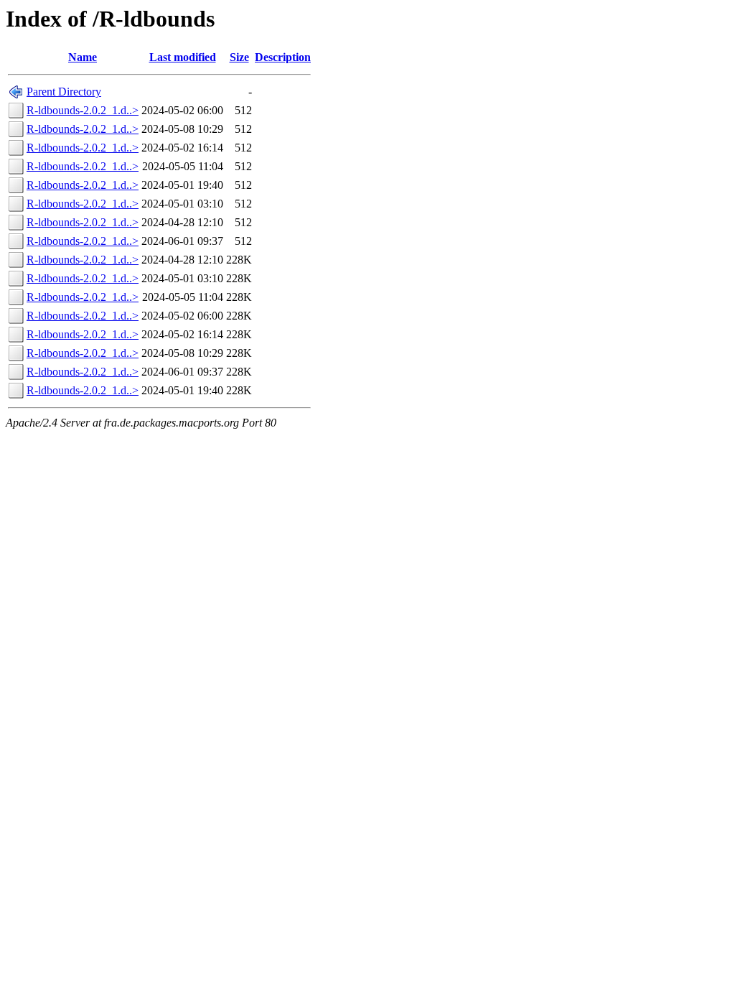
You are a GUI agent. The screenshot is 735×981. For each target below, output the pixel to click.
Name (82, 57)
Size (239, 57)
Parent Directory (64, 91)
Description (283, 57)
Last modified (182, 57)
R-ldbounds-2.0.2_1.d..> (83, 110)
